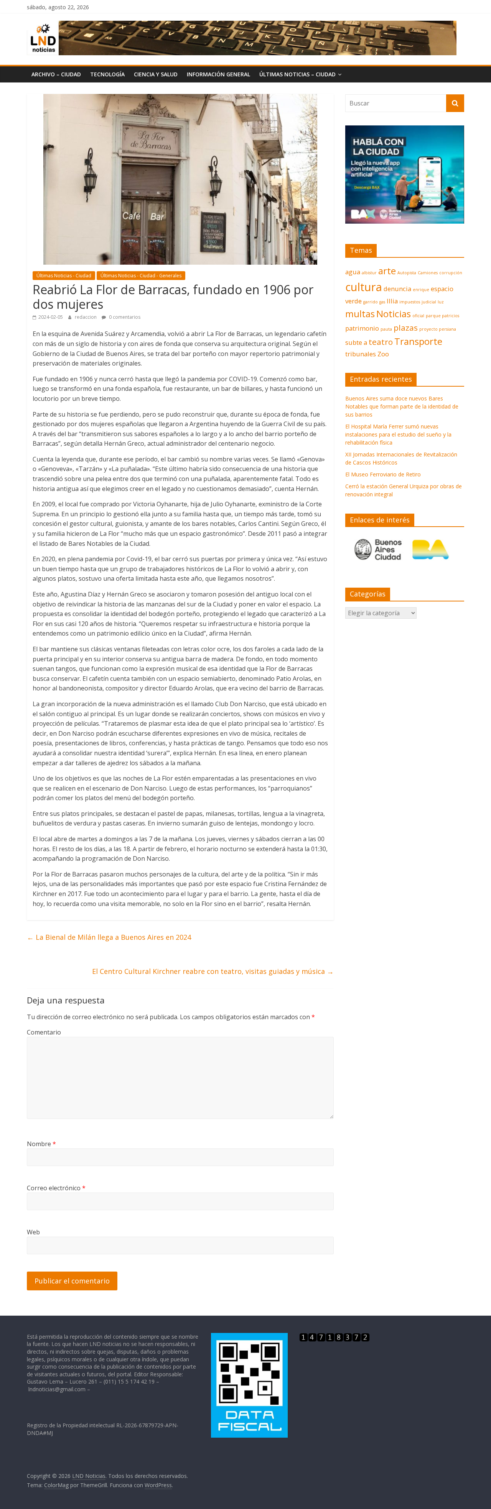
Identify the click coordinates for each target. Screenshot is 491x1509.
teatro (381, 341)
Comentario (44, 1032)
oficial (418, 315)
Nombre (41, 1144)
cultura (363, 287)
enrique (421, 289)
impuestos (409, 302)
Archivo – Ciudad (56, 74)
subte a (356, 342)
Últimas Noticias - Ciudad (63, 275)
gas (382, 302)
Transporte (418, 341)
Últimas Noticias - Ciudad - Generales (141, 275)
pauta (386, 329)
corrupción (450, 272)
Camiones (428, 272)
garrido (370, 302)
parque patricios (442, 315)
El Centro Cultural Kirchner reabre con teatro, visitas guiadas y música (213, 971)
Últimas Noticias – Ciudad (297, 74)
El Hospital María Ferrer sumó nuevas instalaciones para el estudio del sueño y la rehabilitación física (398, 434)
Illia (392, 301)
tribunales (360, 353)
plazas (406, 327)
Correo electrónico (56, 1188)
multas (360, 313)
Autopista (406, 272)
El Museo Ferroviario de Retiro (383, 474)
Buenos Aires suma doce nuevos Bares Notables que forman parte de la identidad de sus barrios (401, 406)
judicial (429, 302)
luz (441, 302)
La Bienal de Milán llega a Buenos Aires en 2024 (109, 937)
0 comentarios (124, 317)
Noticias (393, 313)
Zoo (383, 353)
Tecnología (107, 74)
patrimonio (362, 328)
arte (387, 270)
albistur (369, 272)
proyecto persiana (437, 329)
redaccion (86, 317)
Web (33, 1232)
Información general (218, 74)
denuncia (397, 288)
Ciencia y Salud (156, 74)
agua (352, 271)
